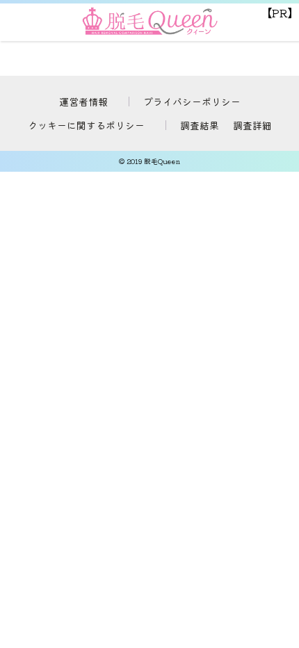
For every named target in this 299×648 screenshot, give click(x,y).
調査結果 (199, 125)
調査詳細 (252, 125)
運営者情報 (83, 101)
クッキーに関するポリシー (86, 125)
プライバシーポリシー (192, 101)
